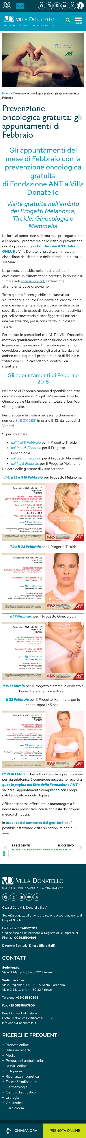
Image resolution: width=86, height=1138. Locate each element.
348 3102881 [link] (25, 420)
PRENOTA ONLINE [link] (65, 1131)
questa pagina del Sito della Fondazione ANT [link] (40, 784)
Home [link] (6, 93)
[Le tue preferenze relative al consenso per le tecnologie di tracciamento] (4, 853)
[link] (81, 5)
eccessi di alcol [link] (32, 281)
